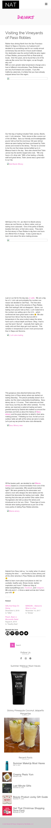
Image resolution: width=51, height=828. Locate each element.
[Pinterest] (12, 633)
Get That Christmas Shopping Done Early (28, 809)
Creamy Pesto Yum (23, 774)
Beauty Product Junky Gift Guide (30, 796)
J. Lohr (32, 298)
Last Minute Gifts (22, 785)
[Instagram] (17, 633)
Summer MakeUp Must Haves (29, 762)
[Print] (21, 633)
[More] (26, 633)
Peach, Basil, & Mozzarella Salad (11, 618)
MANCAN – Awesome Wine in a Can (34, 607)
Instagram (40, 587)
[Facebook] (8, 633)
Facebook (28, 587)
